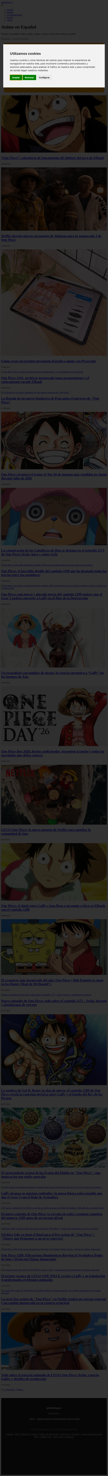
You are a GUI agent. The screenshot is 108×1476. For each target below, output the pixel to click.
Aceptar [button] (16, 77)
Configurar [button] (44, 77)
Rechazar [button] (29, 77)
